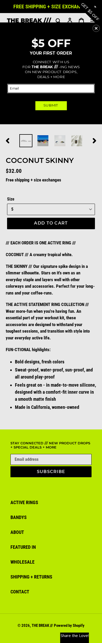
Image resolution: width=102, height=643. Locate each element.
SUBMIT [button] (50, 105)
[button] (96, 28)
